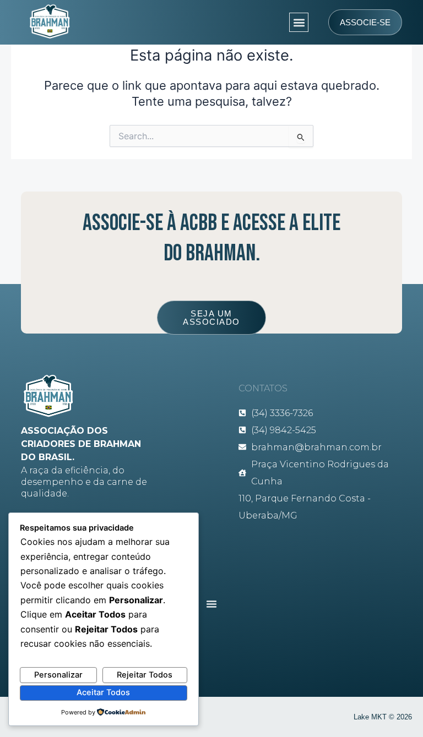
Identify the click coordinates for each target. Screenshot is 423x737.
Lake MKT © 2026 (383, 717)
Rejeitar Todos (144, 675)
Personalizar (58, 675)
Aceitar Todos (103, 692)
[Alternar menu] (211, 603)
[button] (298, 22)
